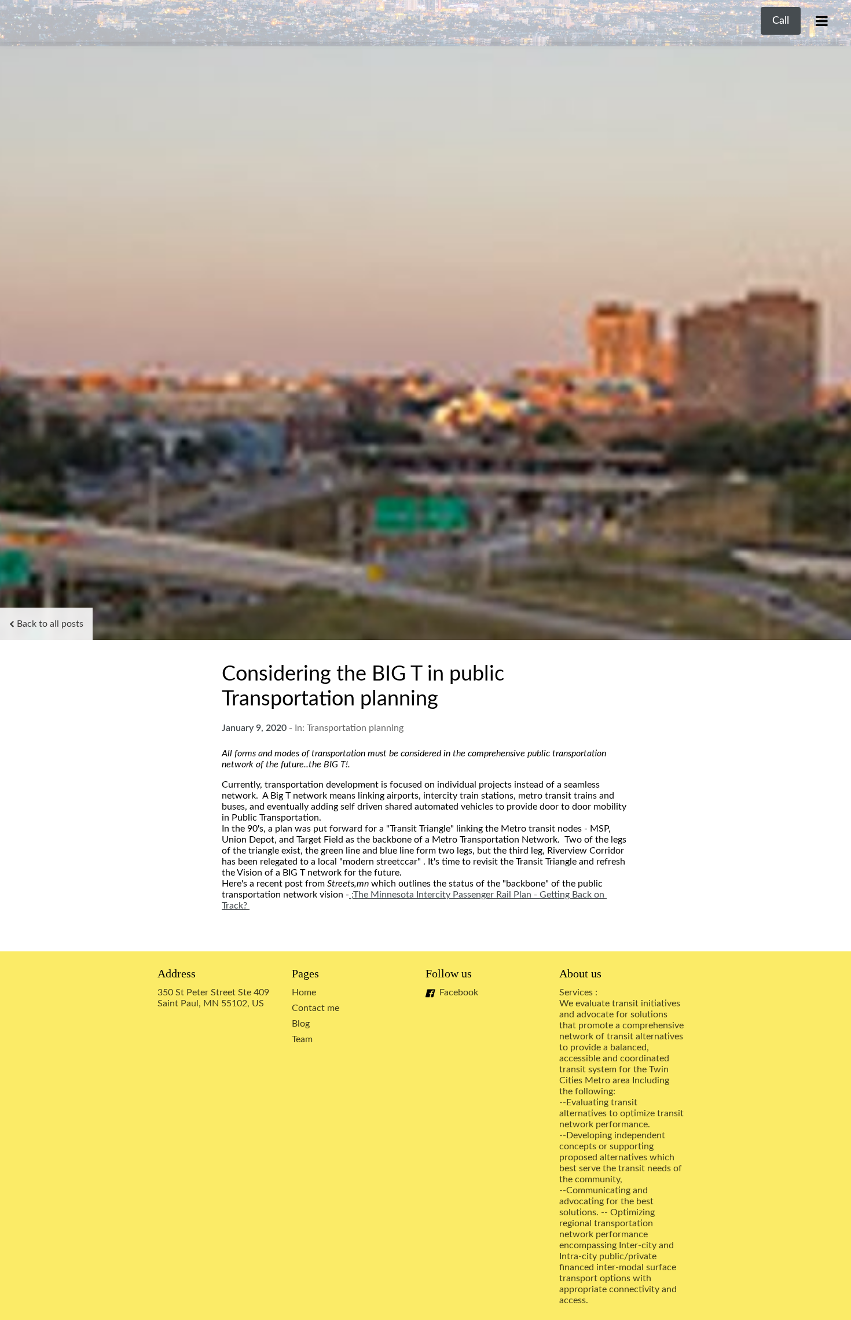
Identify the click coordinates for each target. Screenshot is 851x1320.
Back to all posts (50, 623)
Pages (305, 973)
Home (304, 992)
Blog (301, 1023)
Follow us (449, 973)
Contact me (315, 1008)
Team (302, 1039)
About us (580, 973)
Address (176, 973)
